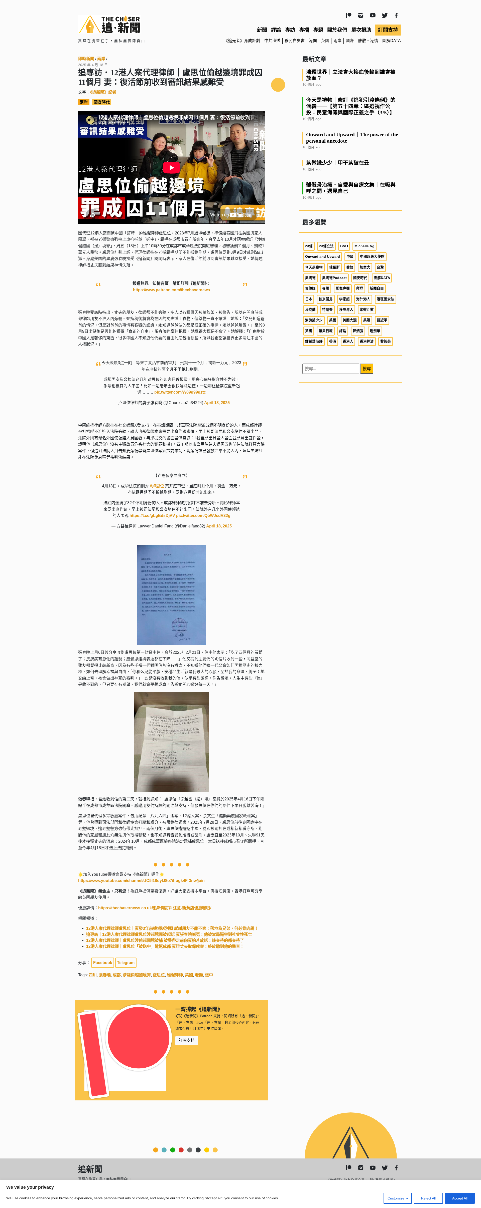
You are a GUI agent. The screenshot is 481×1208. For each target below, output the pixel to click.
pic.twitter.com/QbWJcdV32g (203, 515)
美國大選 (350, 320)
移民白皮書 (295, 41)
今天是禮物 (314, 267)
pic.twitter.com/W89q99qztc (180, 392)
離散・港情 (368, 41)
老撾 (199, 975)
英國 (325, 41)
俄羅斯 (334, 267)
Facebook (102, 963)
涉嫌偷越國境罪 (137, 975)
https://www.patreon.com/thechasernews (171, 290)
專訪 (290, 30)
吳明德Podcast (334, 278)
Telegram (126, 963)
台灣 (380, 267)
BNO (344, 246)
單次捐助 (361, 30)
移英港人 (346, 310)
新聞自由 (377, 288)
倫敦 (349, 267)
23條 (309, 246)
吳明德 (310, 278)
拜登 (359, 288)
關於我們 (337, 30)
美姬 (366, 320)
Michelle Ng (364, 246)
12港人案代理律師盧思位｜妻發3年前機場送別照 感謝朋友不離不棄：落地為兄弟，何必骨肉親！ (172, 928)
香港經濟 (367, 341)
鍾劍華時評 (314, 341)
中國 (349, 256)
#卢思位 (157, 486)
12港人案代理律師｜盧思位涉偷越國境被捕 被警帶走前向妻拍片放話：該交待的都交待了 (165, 940)
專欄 (304, 30)
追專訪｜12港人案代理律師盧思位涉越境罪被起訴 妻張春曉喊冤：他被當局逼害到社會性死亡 (169, 934)
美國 (189, 975)
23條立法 (326, 246)
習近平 (382, 320)
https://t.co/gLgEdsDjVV (152, 515)
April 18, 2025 (217, 403)
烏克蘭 (310, 310)
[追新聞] (130, 24)
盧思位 (159, 975)
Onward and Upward (322, 256)
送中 (209, 975)
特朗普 (327, 310)
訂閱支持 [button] (187, 1040)
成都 (117, 975)
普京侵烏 (326, 299)
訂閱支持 (388, 30)
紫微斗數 (367, 310)
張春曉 (105, 975)
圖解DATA (391, 41)
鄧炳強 (358, 331)
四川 (93, 975)
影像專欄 (343, 288)
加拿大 (365, 267)
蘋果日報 (326, 331)
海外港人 (363, 299)
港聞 (313, 41)
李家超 (344, 299)
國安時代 (102, 102)
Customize (396, 1198)
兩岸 (337, 41)
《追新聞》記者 (103, 92)
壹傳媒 (310, 288)
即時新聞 (86, 59)
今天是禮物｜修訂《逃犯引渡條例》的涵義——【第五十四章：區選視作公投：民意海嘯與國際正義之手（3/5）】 (351, 106)
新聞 (262, 30)
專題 (318, 30)
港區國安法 (385, 299)
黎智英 (385, 341)
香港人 (348, 341)
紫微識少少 (314, 320)
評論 (276, 30)
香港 (332, 341)
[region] (240, 1194)
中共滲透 (272, 41)
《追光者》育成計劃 (242, 41)
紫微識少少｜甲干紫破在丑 (337, 163)
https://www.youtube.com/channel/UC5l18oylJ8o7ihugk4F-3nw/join (141, 880)
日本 (308, 299)
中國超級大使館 (372, 256)
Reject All (428, 1198)
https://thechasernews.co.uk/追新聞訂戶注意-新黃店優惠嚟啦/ (154, 908)
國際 (350, 41)
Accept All (459, 1198)
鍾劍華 (375, 331)
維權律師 (175, 975)
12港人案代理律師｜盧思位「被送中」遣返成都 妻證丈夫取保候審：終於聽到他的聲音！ (165, 946)
